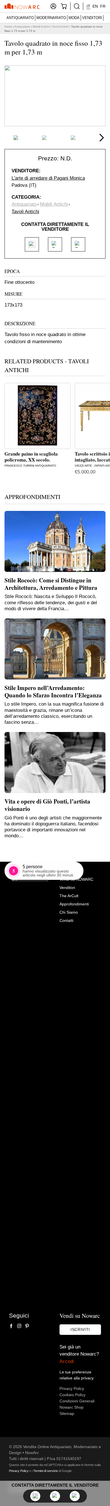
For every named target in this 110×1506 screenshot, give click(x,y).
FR (102, 6)
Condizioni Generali (77, 1401)
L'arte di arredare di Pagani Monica (48, 178)
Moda (74, 18)
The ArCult (69, 895)
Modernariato (51, 18)
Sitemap (67, 1413)
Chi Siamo (69, 912)
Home (8, 26)
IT (88, 6)
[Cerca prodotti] (77, 6)
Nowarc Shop (71, 1407)
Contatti (66, 920)
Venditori (92, 18)
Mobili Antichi (41, 26)
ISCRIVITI (80, 1329)
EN (95, 6)
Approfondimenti (74, 904)
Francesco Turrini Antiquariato (30, 465)
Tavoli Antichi (60, 26)
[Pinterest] (27, 1326)
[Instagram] (19, 1326)
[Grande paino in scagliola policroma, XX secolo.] (37, 416)
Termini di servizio (45, 1471)
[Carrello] (64, 6)
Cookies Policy (72, 1394)
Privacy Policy (72, 1388)
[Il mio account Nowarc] (53, 6)
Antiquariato (20, 18)
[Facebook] (11, 1326)
